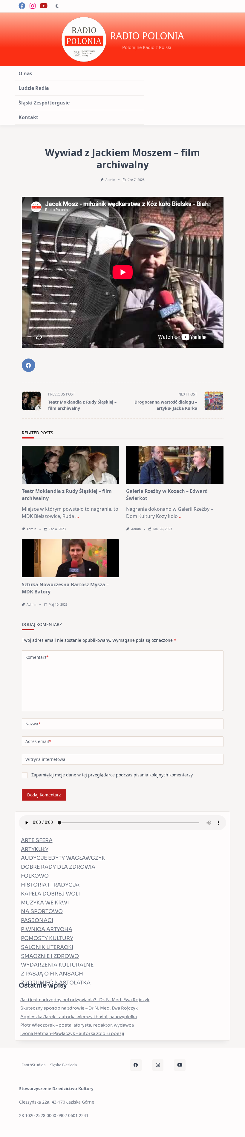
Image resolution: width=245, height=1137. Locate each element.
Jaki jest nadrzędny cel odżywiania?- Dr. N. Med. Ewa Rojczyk (84, 999)
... (77, 516)
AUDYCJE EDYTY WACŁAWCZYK (63, 858)
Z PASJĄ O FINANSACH (52, 973)
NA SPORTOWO (42, 911)
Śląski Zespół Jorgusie (44, 102)
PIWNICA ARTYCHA (46, 929)
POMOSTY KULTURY (47, 938)
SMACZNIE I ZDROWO (50, 956)
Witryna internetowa (45, 759)
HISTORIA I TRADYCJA (50, 884)
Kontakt (28, 117)
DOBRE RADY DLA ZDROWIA (58, 867)
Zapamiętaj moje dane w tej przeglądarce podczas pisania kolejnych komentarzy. (112, 775)
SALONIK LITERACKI (47, 947)
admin (110, 180)
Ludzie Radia (34, 88)
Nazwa (32, 724)
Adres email (38, 741)
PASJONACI (37, 920)
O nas (25, 73)
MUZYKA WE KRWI (45, 902)
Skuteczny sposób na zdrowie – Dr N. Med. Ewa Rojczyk (79, 1008)
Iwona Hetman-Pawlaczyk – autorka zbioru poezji (72, 1033)
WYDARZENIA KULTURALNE (57, 964)
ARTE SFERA (37, 840)
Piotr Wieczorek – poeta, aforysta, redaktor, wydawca (77, 1025)
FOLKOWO (35, 876)
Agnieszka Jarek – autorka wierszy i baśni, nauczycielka (78, 1016)
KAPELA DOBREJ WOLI (50, 893)
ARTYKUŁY (34, 849)
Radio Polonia (147, 35)
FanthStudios (33, 1064)
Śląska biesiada (63, 1064)
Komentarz (36, 657)
